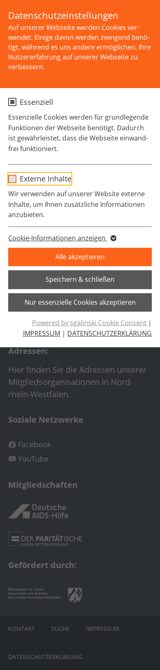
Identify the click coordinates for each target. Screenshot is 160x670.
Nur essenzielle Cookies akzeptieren (80, 302)
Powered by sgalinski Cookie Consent (90, 322)
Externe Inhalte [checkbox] (45, 178)
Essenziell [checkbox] (36, 102)
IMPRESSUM (41, 333)
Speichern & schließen (80, 279)
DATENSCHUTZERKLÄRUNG (109, 333)
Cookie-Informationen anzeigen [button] (57, 237)
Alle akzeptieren (80, 256)
